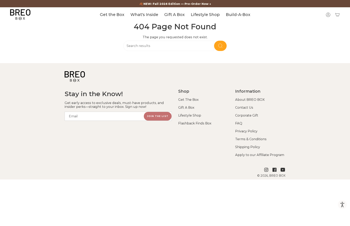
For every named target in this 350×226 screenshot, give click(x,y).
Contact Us (244, 107)
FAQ (238, 123)
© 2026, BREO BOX (271, 175)
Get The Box (188, 100)
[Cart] (337, 14)
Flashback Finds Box (194, 123)
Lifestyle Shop (189, 115)
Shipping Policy (247, 147)
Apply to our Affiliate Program (259, 155)
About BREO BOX (250, 100)
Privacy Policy (246, 131)
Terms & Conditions (251, 139)
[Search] (220, 46)
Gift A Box (186, 107)
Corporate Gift (246, 115)
